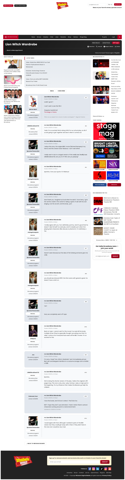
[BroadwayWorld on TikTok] (101, 468)
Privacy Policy (106, 475)
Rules (118, 46)
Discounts (114, 184)
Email (52, 91)
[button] (119, 37)
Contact (81, 473)
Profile (32, 112)
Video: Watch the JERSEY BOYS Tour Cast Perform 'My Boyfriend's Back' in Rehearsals (38, 64)
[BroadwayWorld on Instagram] (93, 468)
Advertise (69, 473)
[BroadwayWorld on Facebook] (89, 468)
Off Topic (116, 43)
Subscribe (61, 91)
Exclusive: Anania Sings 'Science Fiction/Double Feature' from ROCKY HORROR (36, 73)
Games (75, 37)
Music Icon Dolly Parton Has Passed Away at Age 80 (12, 82)
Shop (69, 37)
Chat (51, 37)
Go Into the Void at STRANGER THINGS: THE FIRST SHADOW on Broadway (116, 64)
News (33, 37)
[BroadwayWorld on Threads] (105, 468)
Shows (39, 37)
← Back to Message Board (14, 50)
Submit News (94, 473)
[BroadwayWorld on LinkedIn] (97, 468)
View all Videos (98, 116)
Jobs (56, 37)
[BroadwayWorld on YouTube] (109, 468)
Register (104, 37)
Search (100, 46)
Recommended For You (100, 193)
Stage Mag (83, 37)
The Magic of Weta (50, 112)
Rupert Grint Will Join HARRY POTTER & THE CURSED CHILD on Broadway (12, 67)
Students (63, 37)
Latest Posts (106, 43)
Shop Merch (9, 5)
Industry (45, 37)
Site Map (108, 473)
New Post (92, 46)
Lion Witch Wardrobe (51, 97)
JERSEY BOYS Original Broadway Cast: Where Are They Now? (12, 97)
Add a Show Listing (20, 5)
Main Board (96, 43)
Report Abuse (109, 46)
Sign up (115, 256)
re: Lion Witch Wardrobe (52, 125)
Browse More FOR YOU (105, 240)
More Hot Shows (99, 184)
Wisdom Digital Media (83, 475)
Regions (102, 473)
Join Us (87, 473)
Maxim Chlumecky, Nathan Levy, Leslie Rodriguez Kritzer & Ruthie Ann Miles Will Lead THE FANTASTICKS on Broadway (12, 114)
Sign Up (105, 462)
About (75, 473)
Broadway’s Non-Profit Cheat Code (36, 85)
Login (113, 37)
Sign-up (110, 4)
